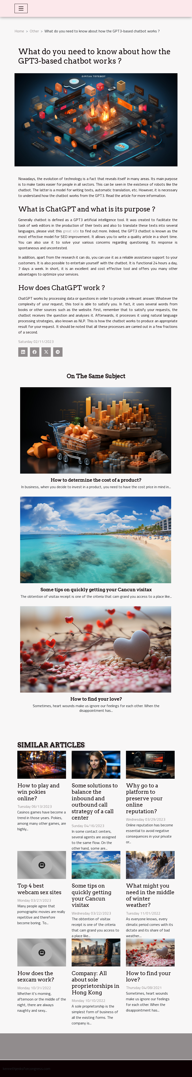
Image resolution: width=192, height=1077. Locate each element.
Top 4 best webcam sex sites (39, 888)
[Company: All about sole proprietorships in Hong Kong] (96, 952)
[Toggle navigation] (21, 8)
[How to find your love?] (95, 649)
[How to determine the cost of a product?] (95, 430)
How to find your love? (96, 699)
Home (19, 31)
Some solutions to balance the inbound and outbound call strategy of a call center (95, 801)
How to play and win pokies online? (38, 792)
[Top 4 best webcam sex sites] (41, 864)
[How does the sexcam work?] (41, 952)
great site (71, 231)
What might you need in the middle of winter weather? (150, 895)
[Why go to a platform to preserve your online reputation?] (150, 764)
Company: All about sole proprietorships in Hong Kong (95, 983)
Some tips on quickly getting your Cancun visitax (96, 589)
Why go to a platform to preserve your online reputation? (144, 798)
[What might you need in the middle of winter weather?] (150, 864)
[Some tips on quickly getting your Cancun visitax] (95, 540)
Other (34, 31)
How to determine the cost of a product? (96, 480)
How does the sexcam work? (35, 976)
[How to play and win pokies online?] (41, 764)
